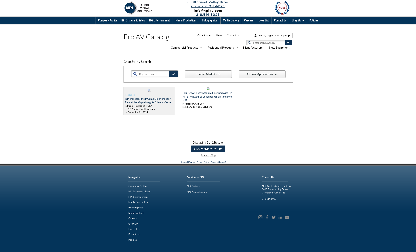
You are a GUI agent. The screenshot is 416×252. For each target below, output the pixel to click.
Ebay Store (134, 234)
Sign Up (285, 35)
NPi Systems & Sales (139, 191)
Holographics (135, 207)
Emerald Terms (188, 162)
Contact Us (233, 35)
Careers (132, 218)
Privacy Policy (203, 162)
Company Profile (137, 186)
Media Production (138, 202)
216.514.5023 (269, 198)
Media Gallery (136, 212)
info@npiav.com (208, 10)
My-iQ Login (266, 35)
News (219, 35)
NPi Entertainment (138, 196)
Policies (132, 239)
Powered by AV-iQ (219, 162)
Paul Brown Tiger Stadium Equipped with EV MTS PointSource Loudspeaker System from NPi (207, 96)
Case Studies (204, 35)
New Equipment (279, 47)
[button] (107, 20)
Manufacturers (253, 47)
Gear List (133, 223)
